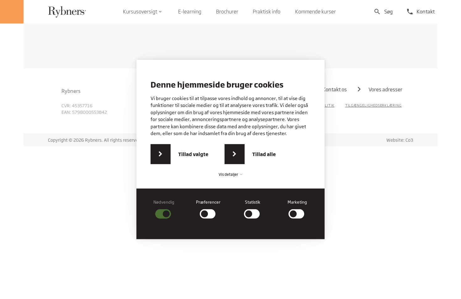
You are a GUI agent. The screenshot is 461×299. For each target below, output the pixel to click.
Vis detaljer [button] (229, 174)
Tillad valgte (193, 154)
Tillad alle (264, 154)
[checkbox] (164, 209)
